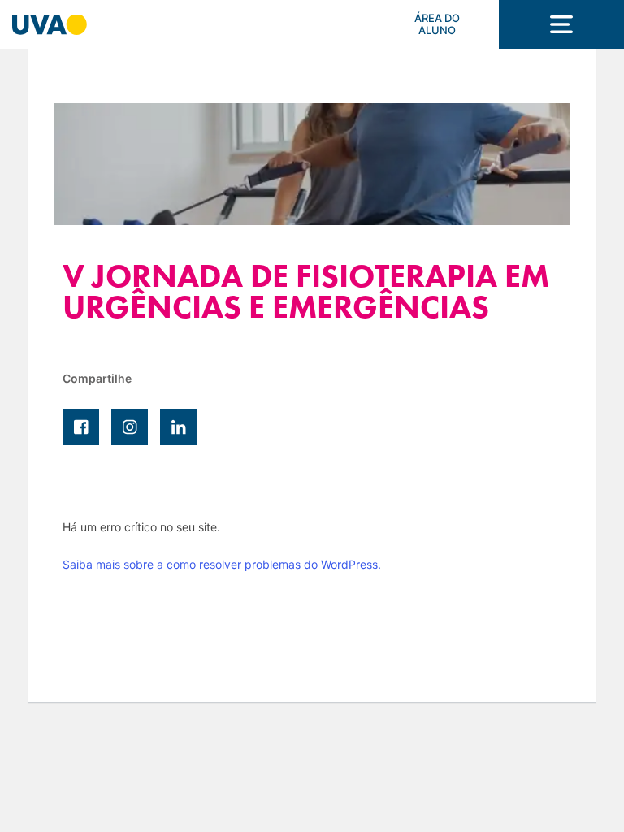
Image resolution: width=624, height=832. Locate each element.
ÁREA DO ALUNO (437, 24)
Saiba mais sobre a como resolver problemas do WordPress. (222, 564)
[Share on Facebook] (81, 427)
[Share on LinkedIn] (178, 427)
